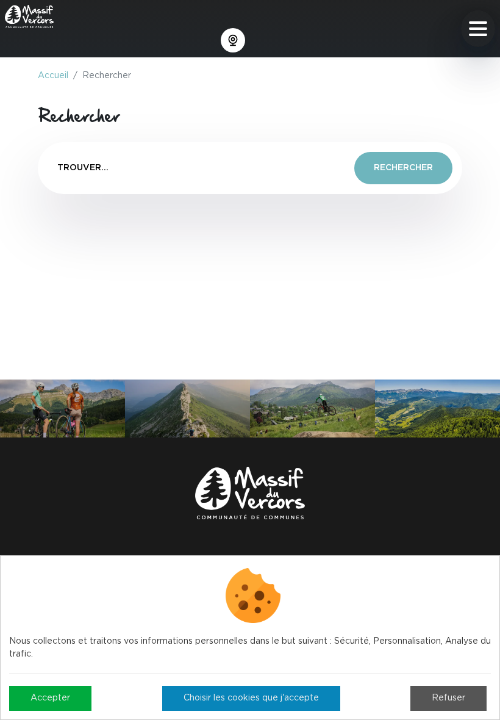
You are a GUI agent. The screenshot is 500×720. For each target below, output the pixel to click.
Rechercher (403, 168)
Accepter (50, 698)
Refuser (448, 698)
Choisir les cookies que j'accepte (251, 698)
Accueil (53, 75)
